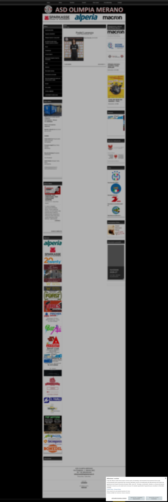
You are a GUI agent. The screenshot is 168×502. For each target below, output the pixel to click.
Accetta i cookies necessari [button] (136, 498)
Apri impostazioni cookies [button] (119, 498)
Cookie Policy (110, 489)
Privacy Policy (117, 489)
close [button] (166, 478)
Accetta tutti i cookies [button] (154, 498)
